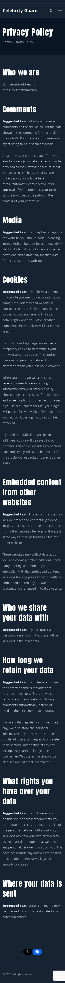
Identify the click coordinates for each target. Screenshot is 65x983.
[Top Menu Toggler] (60, 10)
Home (6, 42)
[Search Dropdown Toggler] (51, 10)
